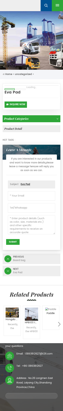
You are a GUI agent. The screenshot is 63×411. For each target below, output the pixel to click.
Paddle (51, 313)
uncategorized (23, 74)
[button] (59, 324)
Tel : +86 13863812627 (29, 366)
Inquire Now (17, 104)
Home (8, 74)
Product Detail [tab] (13, 128)
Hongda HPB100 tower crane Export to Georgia (13, 319)
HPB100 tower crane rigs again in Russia (32, 322)
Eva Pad (25, 184)
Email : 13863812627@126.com (34, 354)
